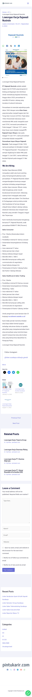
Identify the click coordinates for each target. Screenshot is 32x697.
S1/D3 (4, 640)
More (4, 365)
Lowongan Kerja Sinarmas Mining (15, 449)
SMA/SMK (5, 643)
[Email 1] (21, 670)
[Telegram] (15, 46)
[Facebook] (7, 46)
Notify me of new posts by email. (15, 565)
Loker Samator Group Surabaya (12, 603)
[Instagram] (14, 670)
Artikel (4, 629)
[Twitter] (11, 670)
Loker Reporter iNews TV (10, 613)
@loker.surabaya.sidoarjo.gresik (16, 357)
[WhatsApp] (3, 46)
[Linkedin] (19, 46)
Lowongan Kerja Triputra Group (15, 440)
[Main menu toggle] (28, 3)
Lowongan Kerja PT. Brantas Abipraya (14, 460)
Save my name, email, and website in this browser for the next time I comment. (15, 550)
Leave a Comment (8, 24)
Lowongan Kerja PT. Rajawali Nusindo (6, 390)
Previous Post (16, 418)
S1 (19, 24)
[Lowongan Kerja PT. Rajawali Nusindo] (7, 385)
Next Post (16, 423)
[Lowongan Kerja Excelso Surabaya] (20, 385)
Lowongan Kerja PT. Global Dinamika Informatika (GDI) (13, 471)
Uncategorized (7, 646)
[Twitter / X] (11, 46)
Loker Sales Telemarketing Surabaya (14, 606)
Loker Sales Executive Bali (11, 610)
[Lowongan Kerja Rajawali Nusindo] (7, 400)
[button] (2, 77)
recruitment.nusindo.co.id (16, 316)
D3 (17, 24)
